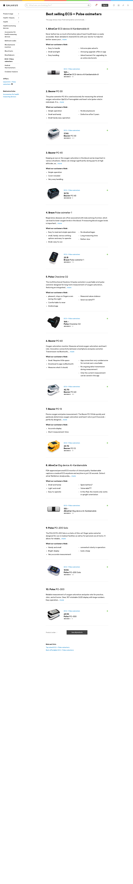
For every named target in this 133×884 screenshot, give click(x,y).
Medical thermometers (10, 66)
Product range (8, 14)
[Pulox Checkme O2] (77, 322)
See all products (77, 632)
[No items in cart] (127, 5)
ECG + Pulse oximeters (9, 60)
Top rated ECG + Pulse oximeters (57, 647)
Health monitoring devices (9, 27)
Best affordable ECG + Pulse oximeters (60, 650)
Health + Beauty (9, 18)
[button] (86, 20)
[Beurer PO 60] (77, 390)
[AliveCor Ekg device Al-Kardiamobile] (77, 509)
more (64, 39)
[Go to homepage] (10, 5)
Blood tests (9, 51)
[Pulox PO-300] (77, 615)
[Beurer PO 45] (77, 194)
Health (5, 22)
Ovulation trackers (11, 72)
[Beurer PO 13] (77, 447)
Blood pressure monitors (10, 46)
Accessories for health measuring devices (11, 34)
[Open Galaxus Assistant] (113, 5)
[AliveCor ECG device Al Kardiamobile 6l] (77, 73)
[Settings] (96, 5)
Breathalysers (9, 55)
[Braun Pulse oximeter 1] (77, 258)
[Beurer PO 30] (77, 134)
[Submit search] (27, 5)
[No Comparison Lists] (118, 5)
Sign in (105, 5)
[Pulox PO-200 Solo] (77, 571)
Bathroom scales (10, 41)
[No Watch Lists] (123, 5)
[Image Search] (88, 5)
